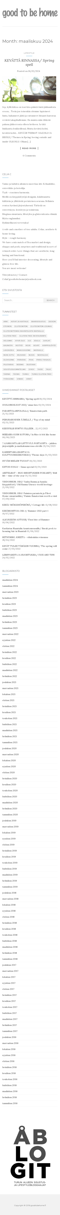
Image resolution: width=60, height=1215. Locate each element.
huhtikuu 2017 (9, 1013)
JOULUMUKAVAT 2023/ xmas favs (20, 405)
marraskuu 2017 (10, 971)
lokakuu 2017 (8, 977)
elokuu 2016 (8, 1061)
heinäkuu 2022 (9, 652)
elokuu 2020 (8, 772)
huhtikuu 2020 (9, 796)
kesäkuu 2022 (9, 658)
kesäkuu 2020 (9, 784)
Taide (40, 369)
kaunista (8, 345)
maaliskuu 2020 (10, 802)
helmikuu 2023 (9, 622)
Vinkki (20, 379)
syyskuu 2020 (9, 766)
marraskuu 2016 (10, 1043)
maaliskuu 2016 (10, 1091)
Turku (26, 374)
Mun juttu (9, 355)
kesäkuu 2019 (9, 856)
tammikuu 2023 (10, 628)
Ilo (29, 341)
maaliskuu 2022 (10, 670)
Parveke (21, 360)
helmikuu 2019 (9, 880)
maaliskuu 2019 (10, 874)
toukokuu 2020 (10, 790)
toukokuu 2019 (9, 862)
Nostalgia (43, 355)
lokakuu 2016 (9, 1049)
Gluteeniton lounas (41, 326)
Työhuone (9, 379)
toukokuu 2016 (9, 1079)
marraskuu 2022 (10, 634)
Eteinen (8, 326)
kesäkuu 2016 (9, 1073)
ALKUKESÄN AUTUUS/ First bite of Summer (26, 519)
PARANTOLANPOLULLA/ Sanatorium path (24, 411)
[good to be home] (30, 13)
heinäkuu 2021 (9, 706)
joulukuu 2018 (9, 892)
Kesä (28, 345)
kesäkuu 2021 (9, 712)
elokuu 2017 (8, 989)
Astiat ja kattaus (19, 322)
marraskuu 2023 (10, 592)
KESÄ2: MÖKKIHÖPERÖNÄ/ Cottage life (23, 504)
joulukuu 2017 (9, 965)
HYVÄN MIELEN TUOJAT (15, 461)
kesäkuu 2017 (9, 1001)
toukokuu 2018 (9, 935)
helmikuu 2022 (9, 676)
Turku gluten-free (42, 374)
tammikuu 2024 (10, 586)
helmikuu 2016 (9, 1097)
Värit (29, 379)
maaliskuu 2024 (10, 580)
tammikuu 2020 (10, 814)
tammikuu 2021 (9, 742)
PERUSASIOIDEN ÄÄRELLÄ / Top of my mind (26, 419)
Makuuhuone (24, 350)
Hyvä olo (20, 341)
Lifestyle (29, 53)
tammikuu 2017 (9, 1031)
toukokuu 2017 (9, 1007)
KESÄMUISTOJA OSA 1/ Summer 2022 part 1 (25, 510)
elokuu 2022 (8, 646)
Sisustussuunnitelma (15, 369)
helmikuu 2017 (9, 1025)
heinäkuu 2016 (9, 1067)
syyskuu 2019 (9, 838)
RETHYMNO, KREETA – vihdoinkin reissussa (25, 537)
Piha (31, 360)
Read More (29, 148)
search (50, 300)
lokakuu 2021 (8, 694)
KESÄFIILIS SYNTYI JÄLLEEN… (18, 428)
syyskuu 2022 (9, 640)
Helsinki (8, 341)
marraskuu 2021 (10, 688)
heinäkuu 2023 (9, 598)
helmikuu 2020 (9, 808)
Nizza (31, 355)
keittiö (19, 345)
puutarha (9, 365)
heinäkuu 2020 (9, 778)
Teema (16, 374)
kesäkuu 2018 (9, 928)
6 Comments (29, 155)
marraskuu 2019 (10, 826)
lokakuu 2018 (9, 904)
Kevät (36, 345)
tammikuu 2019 (10, 886)
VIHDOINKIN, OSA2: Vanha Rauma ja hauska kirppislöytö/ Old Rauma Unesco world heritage (27, 483)
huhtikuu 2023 (9, 610)
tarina (7, 374)
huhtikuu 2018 (9, 941)
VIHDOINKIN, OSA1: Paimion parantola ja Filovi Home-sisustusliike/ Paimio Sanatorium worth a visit (29, 494)
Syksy (31, 369)
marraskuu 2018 (10, 898)
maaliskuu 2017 (9, 1019)
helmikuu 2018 (9, 953)
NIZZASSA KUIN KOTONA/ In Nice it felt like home (29, 434)
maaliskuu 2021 (9, 730)
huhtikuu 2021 (9, 724)
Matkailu (38, 350)
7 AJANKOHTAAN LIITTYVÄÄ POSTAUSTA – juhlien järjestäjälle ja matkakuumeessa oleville (29, 444)
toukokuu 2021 (9, 718)
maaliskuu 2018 (10, 947)
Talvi (48, 369)
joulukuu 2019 (9, 820)
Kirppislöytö (49, 345)
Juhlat (46, 341)
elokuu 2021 (8, 700)
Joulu (37, 341)
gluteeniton (21, 326)
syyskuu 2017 (8, 983)
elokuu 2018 (8, 916)
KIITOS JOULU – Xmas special (18, 467)
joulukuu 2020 (9, 748)
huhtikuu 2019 (9, 868)
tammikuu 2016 (10, 1103)
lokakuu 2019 (9, 832)
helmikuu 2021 (9, 736)
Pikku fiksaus (43, 360)
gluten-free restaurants (33, 336)
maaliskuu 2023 (10, 616)
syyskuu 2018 (9, 910)
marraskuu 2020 (10, 754)
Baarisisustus (38, 322)
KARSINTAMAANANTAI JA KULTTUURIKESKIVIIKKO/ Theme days (23, 453)
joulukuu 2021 (9, 682)
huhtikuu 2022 (9, 664)
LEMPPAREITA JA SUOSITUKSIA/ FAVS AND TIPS (28, 554)
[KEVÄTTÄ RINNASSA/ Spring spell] (29, 89)
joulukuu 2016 (9, 1037)
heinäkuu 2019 (9, 850)
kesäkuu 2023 (9, 604)
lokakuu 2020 (9, 760)
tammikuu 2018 (10, 959)
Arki (6, 322)
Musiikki (21, 355)
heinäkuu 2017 (9, 995)
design (52, 322)
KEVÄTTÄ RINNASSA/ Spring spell (29, 62)
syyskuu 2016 (9, 1055)
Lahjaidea (9, 350)
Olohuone (9, 360)
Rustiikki (31, 365)
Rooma (20, 365)
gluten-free (10, 336)
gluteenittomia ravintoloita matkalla (24, 331)
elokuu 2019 (8, 844)
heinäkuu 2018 (9, 922)
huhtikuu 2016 (9, 1085)
